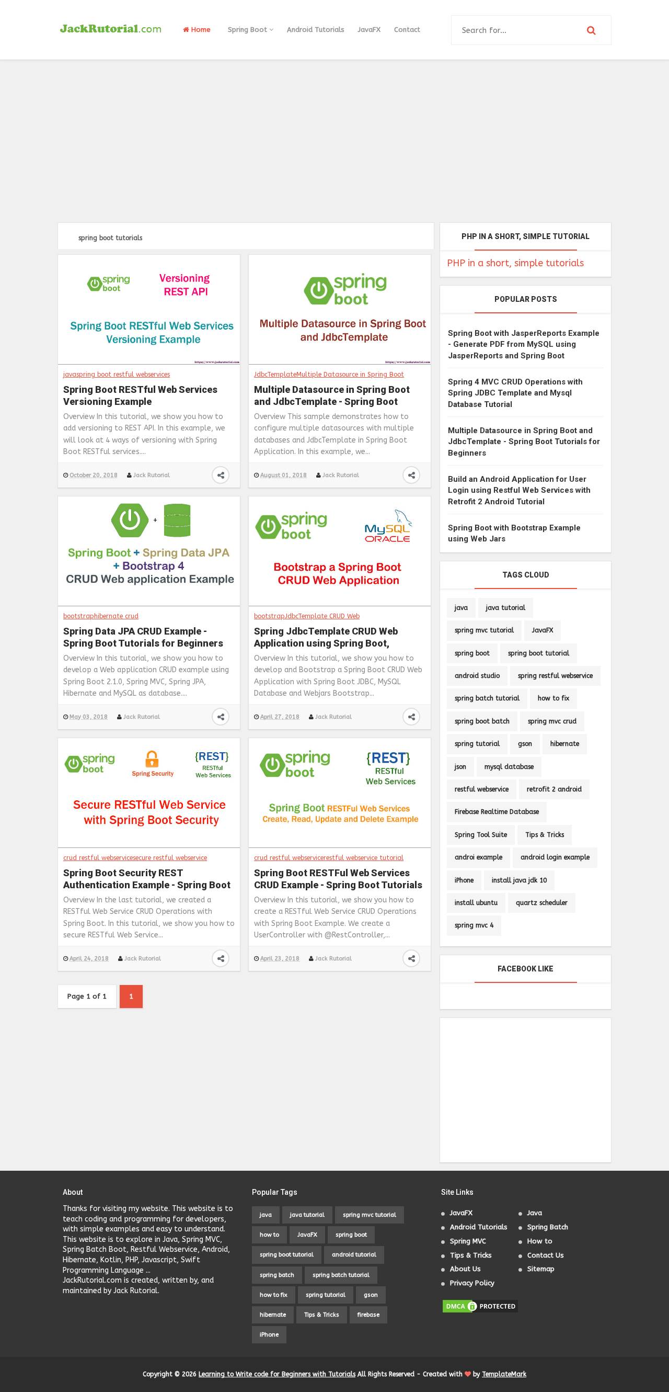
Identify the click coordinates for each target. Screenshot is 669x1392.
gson (525, 744)
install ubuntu (476, 903)
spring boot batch (482, 721)
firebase (368, 1314)
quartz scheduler (542, 903)
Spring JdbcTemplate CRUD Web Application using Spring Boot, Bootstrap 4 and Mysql (326, 638)
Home (200, 29)
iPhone (464, 880)
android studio (477, 676)
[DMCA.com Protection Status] (480, 1306)
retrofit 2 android (554, 789)
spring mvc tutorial (484, 630)
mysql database (509, 767)
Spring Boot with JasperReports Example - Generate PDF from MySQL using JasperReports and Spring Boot (523, 344)
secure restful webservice (170, 858)
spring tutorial (477, 744)
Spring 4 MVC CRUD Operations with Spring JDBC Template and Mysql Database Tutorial (515, 393)
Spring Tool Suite (481, 835)
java (69, 374)
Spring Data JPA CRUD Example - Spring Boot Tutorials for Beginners (143, 637)
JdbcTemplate (275, 374)
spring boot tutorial (538, 653)
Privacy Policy (472, 1283)
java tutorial (505, 608)
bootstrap (78, 616)
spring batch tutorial (487, 698)
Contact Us (545, 1255)
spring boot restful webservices (123, 374)
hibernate (564, 744)
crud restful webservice (98, 858)
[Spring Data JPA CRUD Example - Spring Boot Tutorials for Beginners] (149, 551)
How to (539, 1241)
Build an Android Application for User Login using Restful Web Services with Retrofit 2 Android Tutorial (519, 490)
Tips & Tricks (544, 835)
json (460, 767)
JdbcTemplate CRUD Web (322, 616)
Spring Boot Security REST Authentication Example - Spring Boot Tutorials (146, 879)
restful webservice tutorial (363, 858)
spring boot (472, 653)
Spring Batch (547, 1227)
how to (269, 1234)
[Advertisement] (334, 141)
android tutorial (354, 1254)
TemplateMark (504, 1374)
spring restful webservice (555, 676)
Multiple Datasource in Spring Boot (350, 374)
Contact (407, 29)
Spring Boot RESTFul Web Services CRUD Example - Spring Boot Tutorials (338, 878)
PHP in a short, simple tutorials (515, 263)
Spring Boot (248, 29)
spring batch (277, 1275)
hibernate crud (116, 616)
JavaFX (369, 29)
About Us (465, 1269)
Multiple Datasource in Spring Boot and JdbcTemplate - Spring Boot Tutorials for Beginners (332, 396)
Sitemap (541, 1269)
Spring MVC (468, 1241)
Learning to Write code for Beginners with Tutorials (277, 1374)
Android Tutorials (315, 29)
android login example (555, 857)
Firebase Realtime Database (497, 812)
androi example (478, 857)
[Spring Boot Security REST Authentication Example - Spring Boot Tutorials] (149, 792)
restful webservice (482, 789)
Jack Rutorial (151, 475)
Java (534, 1213)
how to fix (553, 698)
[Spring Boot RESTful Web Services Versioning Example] (149, 309)
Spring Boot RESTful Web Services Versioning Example (140, 395)
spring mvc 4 (474, 925)
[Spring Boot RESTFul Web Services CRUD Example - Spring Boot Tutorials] (340, 792)
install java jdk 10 (519, 880)
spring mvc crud (552, 721)
